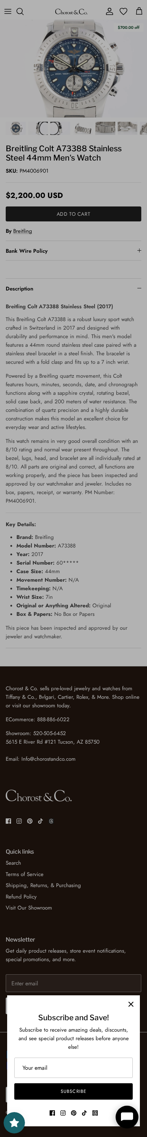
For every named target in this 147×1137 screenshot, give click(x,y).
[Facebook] (52, 1113)
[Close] (131, 1004)
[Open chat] (127, 1117)
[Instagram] (63, 1113)
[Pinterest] (73, 1113)
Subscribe (73, 1091)
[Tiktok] (84, 1113)
